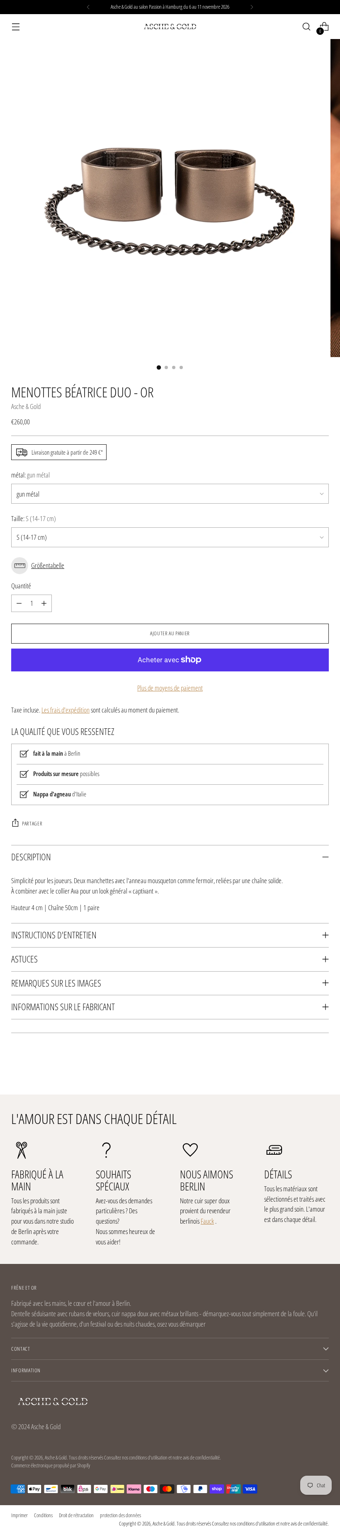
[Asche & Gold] (170, 26)
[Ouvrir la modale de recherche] (306, 26)
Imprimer (19, 1515)
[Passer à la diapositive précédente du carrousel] (303, 1066)
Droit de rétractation (76, 1515)
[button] (170, 565)
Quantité (21, 585)
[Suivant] (252, 7)
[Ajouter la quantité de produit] (43, 603)
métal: (30, 475)
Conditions (43, 1515)
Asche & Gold (26, 406)
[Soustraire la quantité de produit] (19, 603)
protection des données (120, 1515)
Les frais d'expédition (65, 710)
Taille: (33, 518)
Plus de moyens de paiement (170, 688)
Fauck (207, 1221)
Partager (32, 823)
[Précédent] (88, 7)
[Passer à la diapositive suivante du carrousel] (322, 1066)
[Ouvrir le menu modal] (15, 26)
